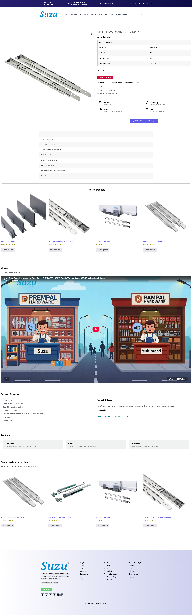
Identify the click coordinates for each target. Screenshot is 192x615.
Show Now (83, 571)
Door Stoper (133, 580)
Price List (109, 14)
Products (75, 14)
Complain (107, 565)
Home (66, 14)
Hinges (131, 565)
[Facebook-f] (128, 3)
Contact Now (84, 574)
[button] (91, 34)
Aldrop (131, 571)
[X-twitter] (135, 3)
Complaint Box (122, 14)
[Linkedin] (143, 3)
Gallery (82, 577)
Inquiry (106, 568)
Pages (85, 14)
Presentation (96, 14)
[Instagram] (131, 3)
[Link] (147, 3)
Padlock (132, 577)
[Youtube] (139, 3)
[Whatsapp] (151, 3)
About (82, 568)
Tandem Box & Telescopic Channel (125, 82)
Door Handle (133, 574)
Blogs (82, 580)
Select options (8, 250)
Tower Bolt (133, 568)
